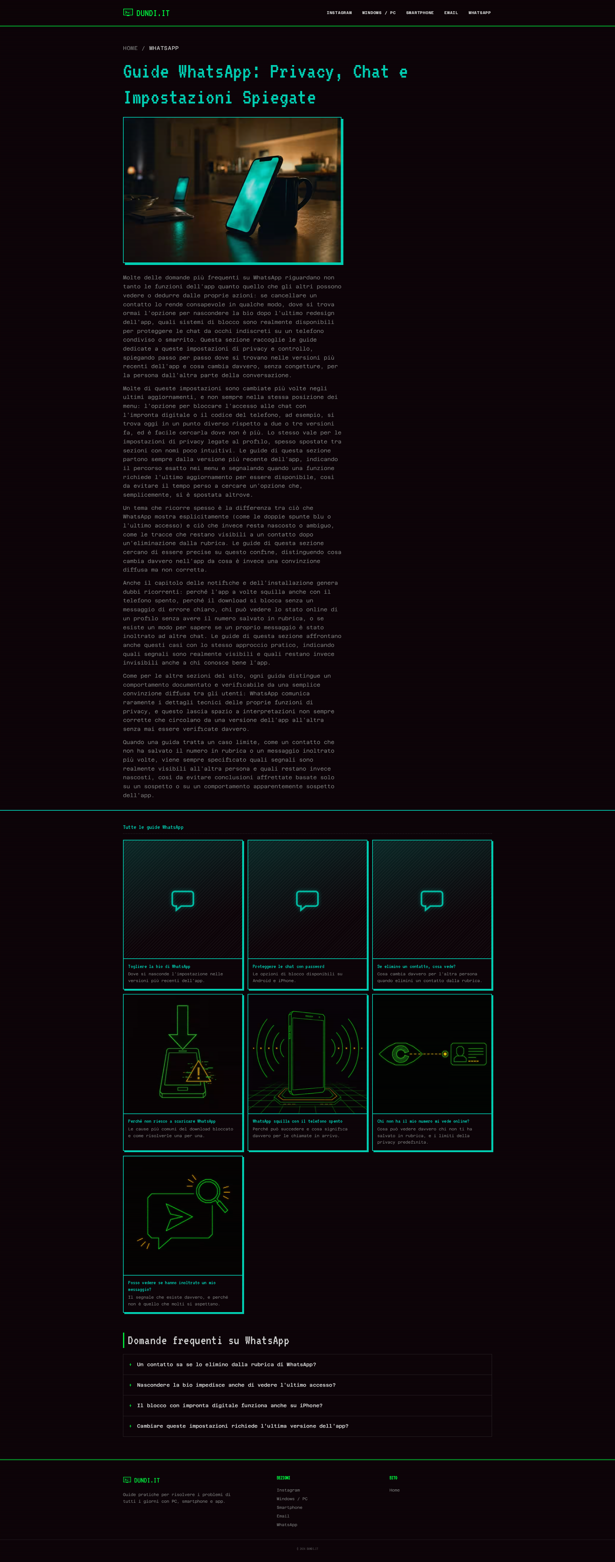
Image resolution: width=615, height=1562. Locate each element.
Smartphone (420, 12)
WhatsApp (480, 12)
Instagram (339, 12)
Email (451, 12)
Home (130, 48)
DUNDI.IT (153, 13)
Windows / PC (379, 12)
